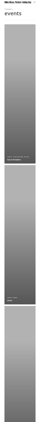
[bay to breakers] (20, 94)
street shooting (18, 157)
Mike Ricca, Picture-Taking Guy (17, 2)
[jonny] (20, 234)
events (9, 157)
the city (26, 157)
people (15, 297)
